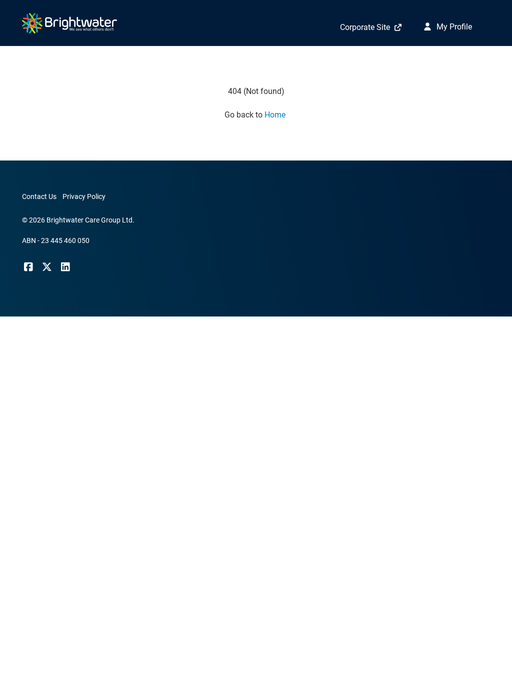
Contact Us (39, 196)
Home (276, 115)
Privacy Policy (84, 196)
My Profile (453, 27)
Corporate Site (365, 27)
